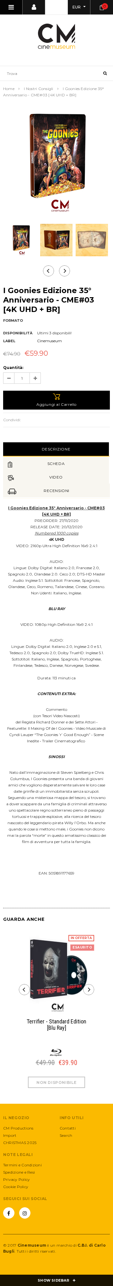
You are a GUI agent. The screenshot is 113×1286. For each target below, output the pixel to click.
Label (9, 341)
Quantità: (13, 367)
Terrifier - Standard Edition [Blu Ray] (56, 1024)
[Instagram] (24, 1213)
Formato (13, 320)
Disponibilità (17, 333)
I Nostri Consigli (38, 88)
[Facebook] (8, 1213)
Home (8, 88)
